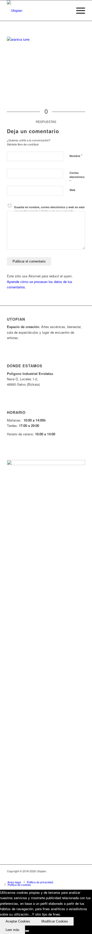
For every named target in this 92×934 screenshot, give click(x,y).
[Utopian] (38, 10)
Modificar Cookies (54, 921)
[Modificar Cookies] (27, 931)
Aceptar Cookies (18, 921)
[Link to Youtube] (66, 876)
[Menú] (78, 10)
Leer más (12, 930)
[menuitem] (78, 10)
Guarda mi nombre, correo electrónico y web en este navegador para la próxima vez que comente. (49, 209)
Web (72, 190)
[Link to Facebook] (50, 876)
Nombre (76, 155)
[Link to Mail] (81, 876)
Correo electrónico (77, 177)
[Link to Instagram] (73, 876)
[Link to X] (58, 876)
